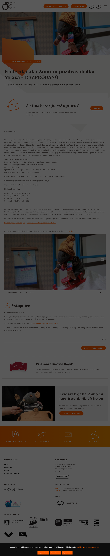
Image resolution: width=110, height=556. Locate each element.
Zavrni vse (67, 553)
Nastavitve (43, 553)
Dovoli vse (55, 553)
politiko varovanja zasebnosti (88, 547)
